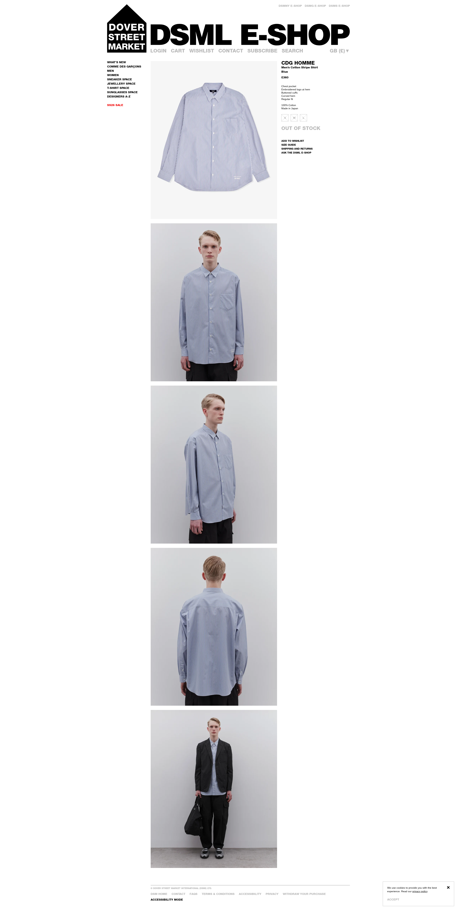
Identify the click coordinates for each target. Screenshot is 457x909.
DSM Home (159, 894)
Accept (393, 899)
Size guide (288, 144)
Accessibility (250, 894)
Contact (230, 51)
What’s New (116, 62)
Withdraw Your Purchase (304, 894)
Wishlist (201, 51)
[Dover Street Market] (126, 28)
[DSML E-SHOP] (250, 34)
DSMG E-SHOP (315, 5)
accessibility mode (167, 899)
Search (292, 51)
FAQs (193, 894)
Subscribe (262, 51)
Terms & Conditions (218, 894)
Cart (178, 51)
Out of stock (300, 128)
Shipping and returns (297, 148)
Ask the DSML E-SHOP (296, 152)
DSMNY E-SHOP (290, 5)
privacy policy (419, 891)
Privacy (272, 894)
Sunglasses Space (122, 92)
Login (158, 51)
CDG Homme (298, 63)
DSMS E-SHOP (339, 5)
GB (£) (340, 50)
